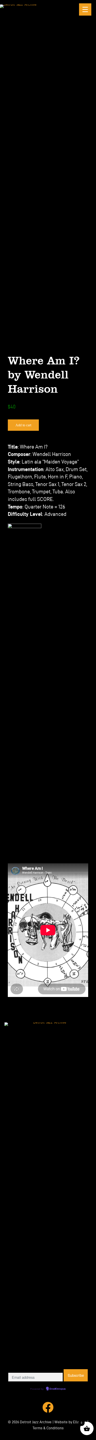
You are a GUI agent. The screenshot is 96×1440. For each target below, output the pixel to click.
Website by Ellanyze (70, 1422)
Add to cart (23, 425)
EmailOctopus (58, 1389)
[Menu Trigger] (85, 9)
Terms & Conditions (48, 1428)
